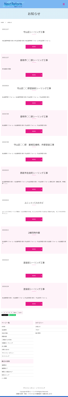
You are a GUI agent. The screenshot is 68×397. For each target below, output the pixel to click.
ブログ (37, 330)
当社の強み (5, 333)
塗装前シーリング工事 (34, 262)
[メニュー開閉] (64, 4)
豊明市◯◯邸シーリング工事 (34, 116)
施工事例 (38, 333)
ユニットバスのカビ (34, 202)
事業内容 (4, 336)
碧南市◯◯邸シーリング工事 (34, 60)
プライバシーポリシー (8, 353)
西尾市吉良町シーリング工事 (34, 172)
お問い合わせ (5, 349)
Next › (15, 312)
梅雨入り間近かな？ (7, 372)
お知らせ (38, 326)
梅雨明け (4, 365)
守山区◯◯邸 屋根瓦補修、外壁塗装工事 (34, 144)
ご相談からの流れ (7, 340)
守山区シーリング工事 (34, 31)
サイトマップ (5, 356)
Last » (20, 312)
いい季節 (4, 378)
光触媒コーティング (7, 343)
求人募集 (4, 346)
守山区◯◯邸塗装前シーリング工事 (34, 88)
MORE (34, 47)
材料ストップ (5, 375)
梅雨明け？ (5, 368)
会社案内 (4, 330)
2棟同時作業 (34, 232)
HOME (2, 22)
